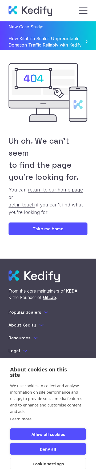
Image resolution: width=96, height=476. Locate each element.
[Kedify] (30, 11)
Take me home (48, 229)
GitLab (49, 297)
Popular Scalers (25, 312)
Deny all (48, 449)
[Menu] (83, 10)
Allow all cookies (48, 434)
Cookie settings (48, 463)
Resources (19, 338)
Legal (14, 351)
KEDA (72, 291)
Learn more (20, 418)
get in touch (22, 205)
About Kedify (22, 325)
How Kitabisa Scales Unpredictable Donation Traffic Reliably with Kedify (45, 42)
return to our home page (55, 190)
